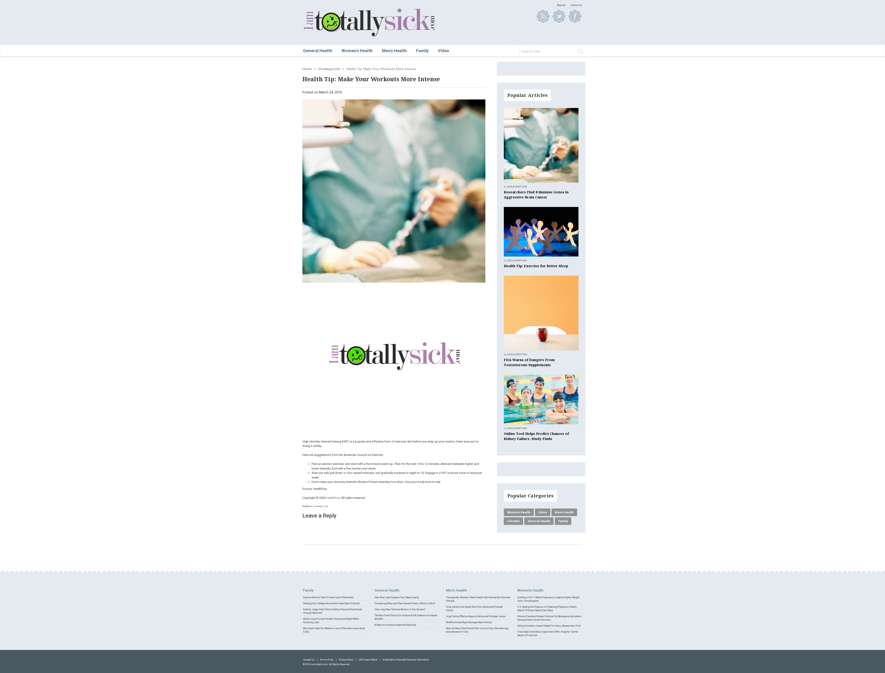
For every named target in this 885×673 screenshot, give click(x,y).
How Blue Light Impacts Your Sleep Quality (397, 597)
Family (422, 50)
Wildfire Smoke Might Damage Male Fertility (469, 622)
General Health (317, 50)
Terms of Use (326, 659)
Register (561, 5)
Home (307, 69)
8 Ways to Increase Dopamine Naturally (395, 625)
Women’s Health (357, 50)
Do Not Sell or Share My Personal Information (406, 659)
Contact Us (576, 5)
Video (443, 50)
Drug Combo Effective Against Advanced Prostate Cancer (476, 616)
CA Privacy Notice (368, 659)
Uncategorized (329, 69)
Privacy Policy (346, 659)
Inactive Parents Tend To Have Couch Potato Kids (328, 597)
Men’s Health (394, 50)
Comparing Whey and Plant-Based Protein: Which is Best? (405, 603)
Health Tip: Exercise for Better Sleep (536, 266)
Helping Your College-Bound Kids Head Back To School (331, 603)
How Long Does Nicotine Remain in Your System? (400, 609)
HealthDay (333, 498)
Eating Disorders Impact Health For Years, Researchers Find (549, 626)
